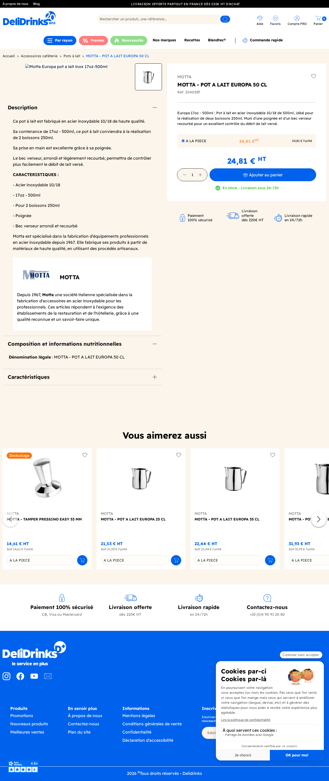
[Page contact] (48, 678)
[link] (42, 18)
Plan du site (79, 732)
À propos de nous (15, 4)
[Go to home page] (41, 653)
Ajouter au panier (266, 174)
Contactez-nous (83, 723)
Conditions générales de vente (152, 723)
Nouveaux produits (29, 723)
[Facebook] (20, 678)
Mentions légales (138, 715)
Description (23, 107)
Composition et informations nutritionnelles (65, 344)
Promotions (21, 715)
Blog (36, 4)
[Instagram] (6, 678)
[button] (184, 174)
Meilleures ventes (27, 732)
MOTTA (184, 76)
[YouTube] (34, 678)
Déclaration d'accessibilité (147, 740)
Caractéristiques (29, 377)
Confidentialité (136, 732)
